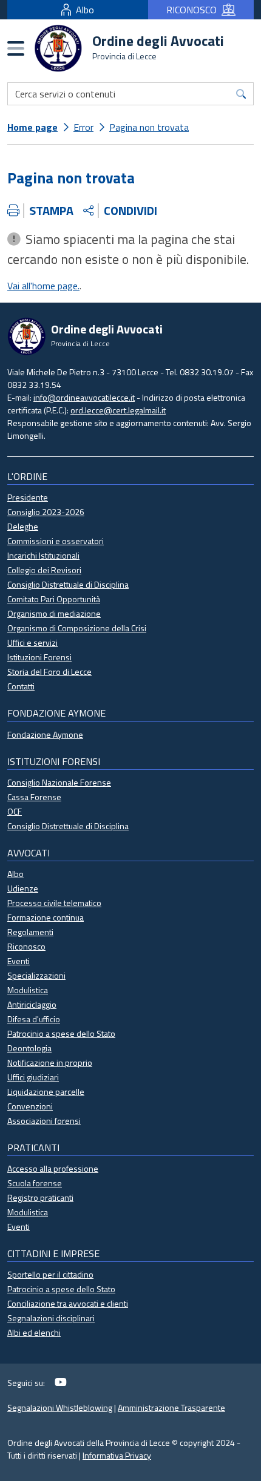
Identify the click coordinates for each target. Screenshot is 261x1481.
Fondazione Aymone (45, 734)
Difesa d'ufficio (33, 1019)
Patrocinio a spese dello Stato (61, 1033)
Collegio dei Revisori (44, 569)
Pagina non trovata (149, 127)
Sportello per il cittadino (50, 1274)
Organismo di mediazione (54, 613)
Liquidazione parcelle (45, 1091)
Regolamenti (30, 931)
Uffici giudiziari (33, 1077)
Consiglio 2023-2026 (45, 511)
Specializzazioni (36, 975)
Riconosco (26, 946)
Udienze (22, 888)
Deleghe (22, 526)
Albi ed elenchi (34, 1332)
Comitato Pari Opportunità (53, 599)
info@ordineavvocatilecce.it (84, 397)
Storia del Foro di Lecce (49, 671)
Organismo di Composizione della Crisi (76, 628)
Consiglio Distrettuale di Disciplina (68, 584)
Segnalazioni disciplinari (51, 1318)
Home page (32, 127)
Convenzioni (30, 1106)
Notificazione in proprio (49, 1062)
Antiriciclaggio (31, 1004)
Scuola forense (34, 1183)
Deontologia (29, 1048)
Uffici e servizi (32, 642)
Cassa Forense (34, 796)
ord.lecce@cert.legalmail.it (118, 410)
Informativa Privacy (117, 1455)
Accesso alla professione (52, 1168)
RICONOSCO (191, 9)
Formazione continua (45, 917)
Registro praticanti (40, 1197)
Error (83, 127)
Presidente (27, 497)
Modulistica (27, 990)
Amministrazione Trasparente (171, 1407)
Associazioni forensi (44, 1120)
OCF (14, 811)
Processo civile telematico (54, 902)
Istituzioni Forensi (39, 657)
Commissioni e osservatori (55, 540)
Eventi (18, 960)
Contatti (21, 686)
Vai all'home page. (43, 285)
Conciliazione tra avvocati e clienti (67, 1303)
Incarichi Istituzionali (43, 555)
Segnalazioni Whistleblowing (59, 1407)
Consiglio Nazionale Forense (59, 782)
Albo (85, 9)
